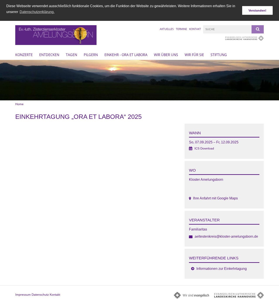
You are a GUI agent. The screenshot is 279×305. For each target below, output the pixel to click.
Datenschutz (40, 294)
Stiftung (219, 54)
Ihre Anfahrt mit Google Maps (215, 198)
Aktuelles (167, 29)
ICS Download (204, 148)
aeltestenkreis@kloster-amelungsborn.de (226, 236)
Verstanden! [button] (257, 10)
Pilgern (91, 54)
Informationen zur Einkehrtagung (221, 268)
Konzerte (24, 54)
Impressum (23, 294)
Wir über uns (166, 54)
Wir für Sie (194, 54)
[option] (139, 80)
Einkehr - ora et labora (125, 54)
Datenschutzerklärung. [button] (37, 12)
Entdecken (49, 54)
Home (19, 104)
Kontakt (195, 29)
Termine (181, 29)
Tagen (71, 54)
